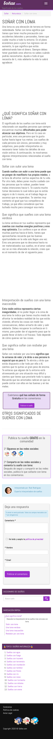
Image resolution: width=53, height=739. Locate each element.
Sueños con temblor (15, 667)
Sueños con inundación (16, 664)
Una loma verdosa (13, 627)
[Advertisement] (26, 88)
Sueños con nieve (14, 677)
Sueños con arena (15, 689)
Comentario (10, 520)
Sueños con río (12, 674)
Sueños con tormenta (16, 680)
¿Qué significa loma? (13, 616)
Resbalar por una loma (15, 633)
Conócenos (7, 707)
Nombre (9, 547)
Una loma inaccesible (14, 630)
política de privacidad (34, 539)
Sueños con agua (13, 652)
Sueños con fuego (14, 655)
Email (8, 560)
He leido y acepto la (26, 539)
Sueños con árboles (15, 683)
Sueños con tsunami (15, 658)
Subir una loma (12, 624)
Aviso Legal (7, 713)
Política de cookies (11, 710)
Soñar (12, 3)
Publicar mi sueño (26, 405)
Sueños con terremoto (16, 661)
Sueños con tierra (15, 686)
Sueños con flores (14, 670)
